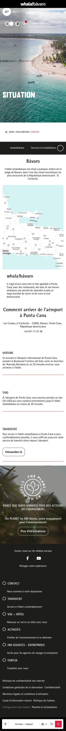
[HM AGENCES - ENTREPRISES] (4, 644)
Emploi (12, 660)
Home (11, 132)
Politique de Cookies (44, 701)
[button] (58, 724)
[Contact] (4, 583)
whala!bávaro (22, 132)
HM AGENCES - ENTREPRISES (26, 645)
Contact (13, 583)
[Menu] (7, 11)
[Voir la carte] (33, 227)
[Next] (60, 148)
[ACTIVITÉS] (4, 629)
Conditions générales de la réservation (23, 687)
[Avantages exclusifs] (25, 23)
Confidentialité (52, 687)
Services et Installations (43, 148)
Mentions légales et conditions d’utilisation (25, 694)
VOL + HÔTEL (16, 614)
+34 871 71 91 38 (33, 331)
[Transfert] (4, 598)
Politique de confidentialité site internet (24, 681)
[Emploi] (4, 660)
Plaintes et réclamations (44, 707)
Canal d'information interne (17, 701)
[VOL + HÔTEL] (4, 614)
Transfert (15, 599)
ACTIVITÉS (14, 629)
